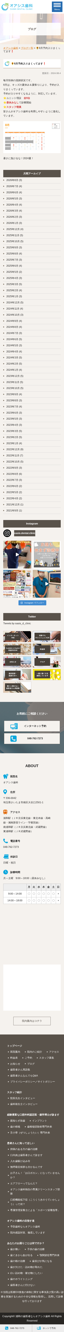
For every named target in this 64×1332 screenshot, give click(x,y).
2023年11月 (12, 382)
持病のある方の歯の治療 (24, 1149)
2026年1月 (12, 223)
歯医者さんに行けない (22, 1285)
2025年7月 (12, 259)
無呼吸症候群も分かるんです (26, 1167)
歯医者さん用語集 (20, 1069)
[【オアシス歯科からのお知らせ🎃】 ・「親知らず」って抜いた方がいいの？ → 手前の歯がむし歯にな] (17, 584)
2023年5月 (12, 418)
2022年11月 (12, 455)
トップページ (14, 1045)
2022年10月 (13, 461)
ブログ (31, 1063)
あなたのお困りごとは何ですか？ (25, 1243)
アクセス (54, 1051)
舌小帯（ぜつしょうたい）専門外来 (30, 1132)
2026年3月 (12, 210)
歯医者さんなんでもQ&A (24, 1075)
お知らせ (15, 1063)
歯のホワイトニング (21, 1279)
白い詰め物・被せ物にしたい (26, 1273)
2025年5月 (12, 272)
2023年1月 (12, 443)
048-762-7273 (35, 738)
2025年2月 (12, 290)
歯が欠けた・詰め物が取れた (26, 1267)
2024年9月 (12, 321)
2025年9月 (12, 247)
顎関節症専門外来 (49, 1255)
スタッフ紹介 (14, 1092)
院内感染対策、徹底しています (27, 1232)
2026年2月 (12, 217)
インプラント (39, 1120)
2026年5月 (12, 198)
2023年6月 (12, 412)
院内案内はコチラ (32, 1021)
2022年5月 (12, 492)
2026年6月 (12, 192)
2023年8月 (12, 400)
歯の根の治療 (17, 1261)
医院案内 (15, 1051)
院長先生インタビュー (22, 1098)
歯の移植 (15, 1126)
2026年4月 (12, 204)
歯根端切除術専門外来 (39, 1126)
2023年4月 (12, 425)
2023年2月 (12, 437)
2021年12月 (13, 504)
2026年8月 (12, 180)
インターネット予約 (35, 726)
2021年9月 (12, 510)
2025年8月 (12, 253)
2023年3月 (12, 431)
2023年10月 (13, 388)
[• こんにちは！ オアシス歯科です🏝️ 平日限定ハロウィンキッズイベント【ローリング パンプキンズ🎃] (17, 554)
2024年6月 (12, 339)
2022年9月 (12, 467)
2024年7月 (12, 333)
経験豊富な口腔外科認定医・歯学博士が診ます (33, 1114)
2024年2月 (12, 363)
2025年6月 (12, 265)
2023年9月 (12, 394)
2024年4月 (12, 351)
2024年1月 (12, 370)
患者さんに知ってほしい (20, 1143)
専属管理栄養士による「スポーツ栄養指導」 (35, 1210)
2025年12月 (13, 229)
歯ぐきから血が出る (21, 1255)
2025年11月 (12, 235)
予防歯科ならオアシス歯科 (25, 1226)
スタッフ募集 (46, 1057)
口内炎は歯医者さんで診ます (26, 1155)
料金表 (14, 1057)
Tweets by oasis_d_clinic (17, 623)
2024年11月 (12, 308)
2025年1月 (12, 296)
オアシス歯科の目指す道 (20, 1220)
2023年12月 (13, 376)
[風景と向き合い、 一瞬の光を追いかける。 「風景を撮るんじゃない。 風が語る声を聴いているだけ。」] (47, 584)
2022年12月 (13, 449)
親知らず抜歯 (17, 1120)
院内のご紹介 (34, 1051)
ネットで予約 (49, 1328)
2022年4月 (12, 498)
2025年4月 (12, 278)
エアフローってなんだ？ (24, 1183)
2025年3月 (12, 284)
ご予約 (28, 1057)
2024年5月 (12, 345)
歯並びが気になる (42, 1261)
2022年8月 (12, 474)
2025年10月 (13, 241)
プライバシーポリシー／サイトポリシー (32, 1081)
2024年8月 (12, 327)
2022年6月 (12, 486)
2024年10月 (13, 315)
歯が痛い (15, 1249)
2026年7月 (12, 186)
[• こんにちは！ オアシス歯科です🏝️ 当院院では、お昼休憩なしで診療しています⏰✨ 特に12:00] (47, 554)
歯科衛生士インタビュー (24, 1104)
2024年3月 (12, 357)
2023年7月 (12, 406)
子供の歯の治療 (36, 1249)
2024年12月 (13, 302)
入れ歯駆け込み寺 (20, 1161)
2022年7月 (12, 480)
